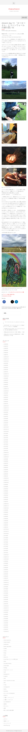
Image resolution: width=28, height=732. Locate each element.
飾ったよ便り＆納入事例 (9, 710)
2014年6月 (6, 619)
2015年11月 (6, 582)
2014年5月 (6, 621)
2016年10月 (6, 559)
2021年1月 (6, 450)
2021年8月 (6, 436)
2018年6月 (6, 516)
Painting (5, 668)
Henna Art (6, 657)
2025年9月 (6, 363)
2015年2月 (6, 602)
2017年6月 (6, 542)
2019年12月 (6, 478)
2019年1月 (6, 501)
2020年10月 (6, 457)
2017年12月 (6, 529)
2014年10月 (6, 610)
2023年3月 (6, 399)
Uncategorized (10, 308)
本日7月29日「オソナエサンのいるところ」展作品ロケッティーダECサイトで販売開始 (13, 326)
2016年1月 (6, 578)
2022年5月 (6, 421)
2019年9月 (6, 484)
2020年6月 (6, 465)
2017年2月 (6, 550)
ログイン (5, 719)
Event (5, 655)
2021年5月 (6, 442)
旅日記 (15, 308)
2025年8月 (6, 365)
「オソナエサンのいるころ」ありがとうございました (13, 322)
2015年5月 (6, 595)
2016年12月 (6, 555)
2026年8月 (6, 344)
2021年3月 (6, 446)
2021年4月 (6, 444)
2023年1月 (6, 404)
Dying (5, 653)
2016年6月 (6, 567)
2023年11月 (6, 389)
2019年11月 (6, 480)
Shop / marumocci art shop (9, 680)
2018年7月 (6, 514)
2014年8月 (6, 614)
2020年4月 (6, 470)
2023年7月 (6, 395)
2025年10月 (6, 361)
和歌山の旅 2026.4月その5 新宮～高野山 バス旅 (14, 332)
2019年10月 (6, 482)
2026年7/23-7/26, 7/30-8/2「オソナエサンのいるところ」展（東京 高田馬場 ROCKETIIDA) (14, 329)
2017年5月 (6, 544)
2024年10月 (6, 376)
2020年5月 (6, 467)
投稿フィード (6, 721)
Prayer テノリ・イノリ (8, 670)
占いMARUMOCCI (7, 702)
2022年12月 (6, 406)
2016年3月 (6, 574)
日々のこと (6, 706)
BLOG (20, 308)
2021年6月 (6, 440)
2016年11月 (6, 557)
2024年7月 (6, 380)
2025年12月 (6, 357)
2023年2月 (6, 401)
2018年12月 (6, 504)
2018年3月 (6, 523)
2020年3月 (6, 472)
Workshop (6, 691)
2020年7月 (6, 463)
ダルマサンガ (13, 292)
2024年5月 (6, 382)
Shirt (5, 678)
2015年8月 (6, 589)
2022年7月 (6, 416)
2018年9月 (6, 510)
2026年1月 (6, 355)
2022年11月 (6, 408)
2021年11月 (6, 429)
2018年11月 (6, 506)
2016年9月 (6, 561)
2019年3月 (6, 497)
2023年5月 (6, 397)
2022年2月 (6, 423)
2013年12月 (6, 631)
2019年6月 (6, 491)
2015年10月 (6, 584)
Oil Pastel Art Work (7, 663)
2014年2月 (6, 627)
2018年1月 (6, 527)
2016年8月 (6, 563)
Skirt (5, 683)
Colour (5, 651)
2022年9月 (6, 412)
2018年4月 (6, 521)
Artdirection (6, 644)
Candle (5, 648)
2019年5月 (6, 493)
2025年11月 (6, 359)
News (5, 661)
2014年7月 (6, 616)
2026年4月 (6, 350)
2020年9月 (6, 459)
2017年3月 (6, 548)
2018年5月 (6, 519)
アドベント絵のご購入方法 (8, 294)
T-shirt (5, 685)
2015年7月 (6, 591)
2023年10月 (6, 391)
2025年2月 (6, 369)
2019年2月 (6, 499)
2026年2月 (6, 352)
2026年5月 (6, 348)
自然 (5, 708)
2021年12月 (6, 427)
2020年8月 (6, 461)
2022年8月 (6, 414)
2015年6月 (6, 593)
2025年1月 (6, 372)
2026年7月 (6, 346)
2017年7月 (6, 540)
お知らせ (5, 695)
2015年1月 (6, 604)
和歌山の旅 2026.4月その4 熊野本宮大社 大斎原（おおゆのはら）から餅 (13, 335)
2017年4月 (6, 546)
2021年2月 (6, 448)
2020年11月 (6, 455)
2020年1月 (6, 476)
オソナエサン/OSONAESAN (9, 693)
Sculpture (6, 676)
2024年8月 (6, 378)
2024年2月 (6, 387)
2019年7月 (6, 489)
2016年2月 (6, 576)
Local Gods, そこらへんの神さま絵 (18, 307)
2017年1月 (6, 553)
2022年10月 (6, 410)
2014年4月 (6, 623)
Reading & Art (6, 674)
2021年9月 (6, 433)
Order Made (6, 666)
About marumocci (7, 640)
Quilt (5, 672)
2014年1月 (6, 629)
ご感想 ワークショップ (9, 697)
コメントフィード (7, 723)
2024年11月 (6, 374)
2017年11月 (6, 531)
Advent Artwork (8, 307)
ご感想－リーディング (8, 700)
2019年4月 (6, 495)
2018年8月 (6, 512)
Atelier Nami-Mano (7, 646)
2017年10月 (6, 533)
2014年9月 (6, 612)
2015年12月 (6, 580)
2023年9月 (6, 393)
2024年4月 (6, 384)
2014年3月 (6, 625)
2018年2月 (6, 525)
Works (5, 689)
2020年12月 (6, 452)
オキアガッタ (19, 292)
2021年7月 (6, 438)
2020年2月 (6, 474)
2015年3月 (6, 599)
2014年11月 (6, 608)
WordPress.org (7, 725)
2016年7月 (6, 565)
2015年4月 (6, 597)
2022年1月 (6, 425)
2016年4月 (6, 572)
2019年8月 (6, 487)
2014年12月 (6, 606)
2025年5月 (6, 367)
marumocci (14, 9)
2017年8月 (6, 538)
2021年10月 (6, 431)
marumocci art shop (7, 296)
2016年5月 (6, 570)
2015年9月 (6, 587)
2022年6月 (6, 418)
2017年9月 (6, 536)
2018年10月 (6, 508)
